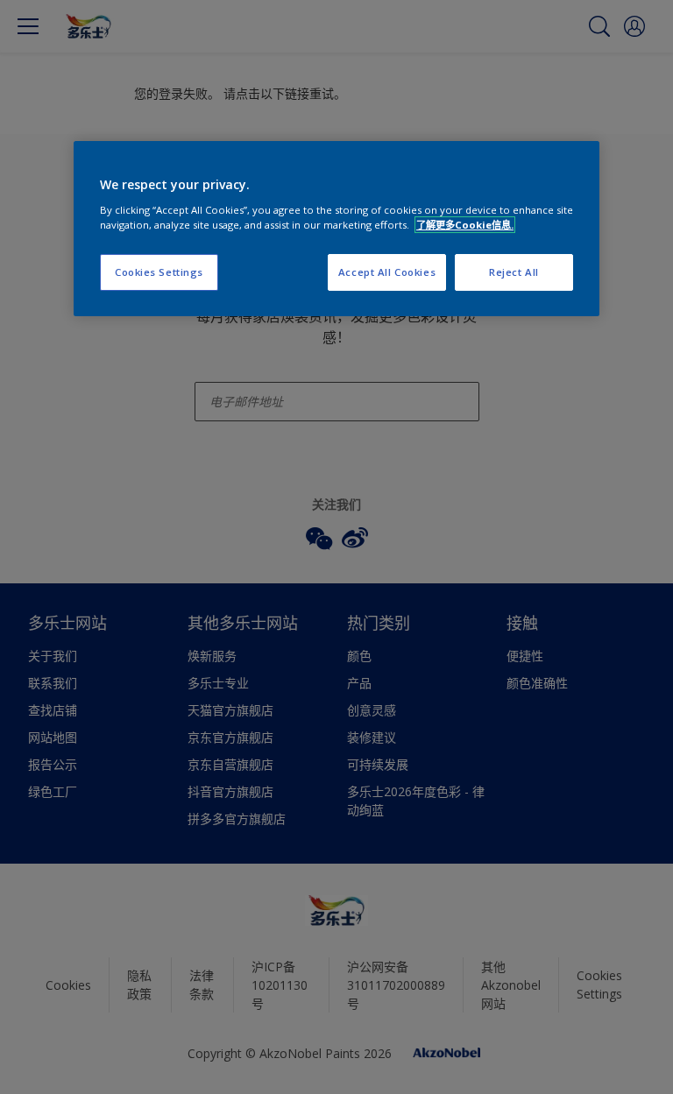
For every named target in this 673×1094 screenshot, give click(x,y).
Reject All (514, 272)
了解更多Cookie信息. (465, 224)
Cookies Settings (159, 272)
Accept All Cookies (387, 272)
